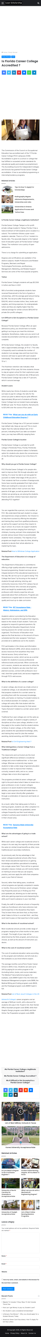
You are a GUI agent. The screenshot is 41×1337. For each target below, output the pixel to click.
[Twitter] (11, 1090)
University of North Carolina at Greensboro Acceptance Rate (9, 1193)
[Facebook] (5, 1090)
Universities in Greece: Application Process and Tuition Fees (24, 209)
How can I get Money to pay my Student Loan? (19, 1307)
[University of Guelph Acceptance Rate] (11, 1205)
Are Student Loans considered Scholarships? (18, 1311)
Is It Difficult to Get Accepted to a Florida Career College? (20, 1081)
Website (4, 1272)
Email (4, 1264)
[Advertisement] (20, 28)
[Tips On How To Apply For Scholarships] (7, 190)
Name (4, 1256)
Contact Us (32, 1333)
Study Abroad (12, 52)
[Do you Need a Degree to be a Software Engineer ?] (11, 1163)
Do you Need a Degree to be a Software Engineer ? (10, 1172)
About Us (24, 1333)
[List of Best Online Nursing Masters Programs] (30, 1205)
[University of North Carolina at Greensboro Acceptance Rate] (11, 1183)
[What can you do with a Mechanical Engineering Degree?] (30, 1183)
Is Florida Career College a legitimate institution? (21, 1070)
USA (13, 56)
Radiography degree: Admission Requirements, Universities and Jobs (24, 199)
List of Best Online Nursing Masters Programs (28, 1214)
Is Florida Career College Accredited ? (20, 1076)
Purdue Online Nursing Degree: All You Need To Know (30, 1172)
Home (5, 52)
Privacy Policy (15, 1333)
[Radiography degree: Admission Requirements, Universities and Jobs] (7, 199)
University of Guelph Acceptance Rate (9, 1213)
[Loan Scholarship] (13, 3)
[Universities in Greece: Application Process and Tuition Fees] (7, 209)
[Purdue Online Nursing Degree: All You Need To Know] (30, 1163)
